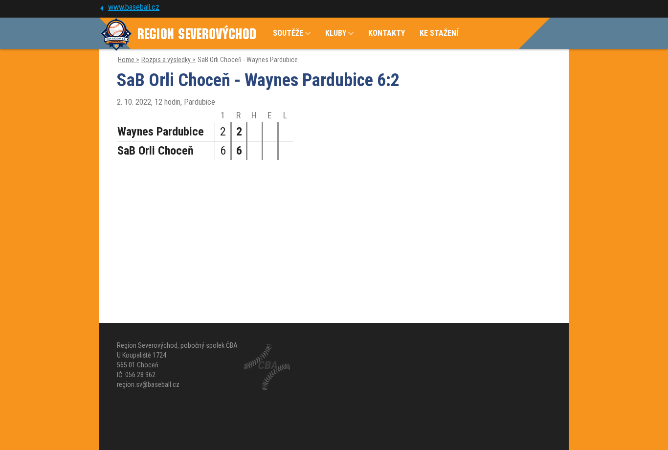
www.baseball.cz (133, 7)
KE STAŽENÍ (439, 33)
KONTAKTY (386, 33)
